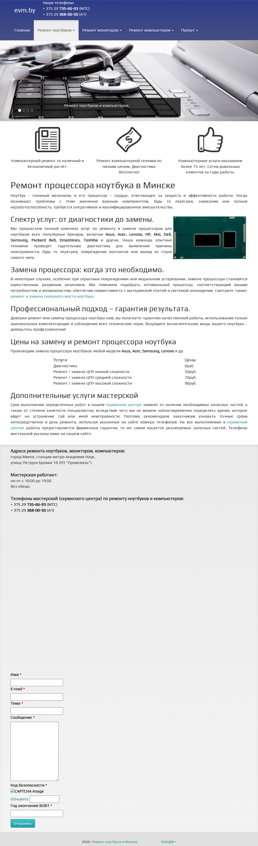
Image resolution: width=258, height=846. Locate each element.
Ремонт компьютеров (149, 30)
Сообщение (23, 717)
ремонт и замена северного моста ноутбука (52, 296)
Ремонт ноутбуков (55, 30)
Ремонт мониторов (100, 30)
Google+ (168, 841)
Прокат (188, 30)
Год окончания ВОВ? (31, 805)
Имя (16, 674)
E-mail (18, 688)
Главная (22, 30)
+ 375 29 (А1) (64, 14)
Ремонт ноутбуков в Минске (114, 842)
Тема (17, 703)
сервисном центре (124, 404)
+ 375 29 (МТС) (66, 8)
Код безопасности (29, 785)
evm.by (24, 10)
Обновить (20, 799)
